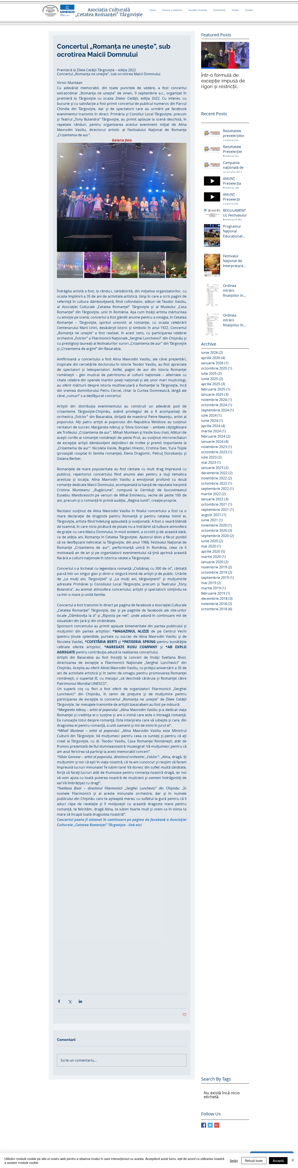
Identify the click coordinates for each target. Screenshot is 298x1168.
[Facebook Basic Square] (203, 1125)
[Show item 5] (179, 265)
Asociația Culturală (109, 9)
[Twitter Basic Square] (210, 1125)
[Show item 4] (152, 265)
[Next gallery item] (181, 197)
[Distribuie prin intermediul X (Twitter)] (70, 1001)
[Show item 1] (70, 265)
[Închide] (292, 1161)
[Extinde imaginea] (122, 197)
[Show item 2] (97, 265)
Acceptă (278, 1160)
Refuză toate (254, 1160)
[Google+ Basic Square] (216, 1125)
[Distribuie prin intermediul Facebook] (59, 1001)
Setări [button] (234, 1160)
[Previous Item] (208, 55)
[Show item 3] (124, 265)
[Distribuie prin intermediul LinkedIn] (80, 1001)
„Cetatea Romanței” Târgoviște (108, 14)
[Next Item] (242, 55)
